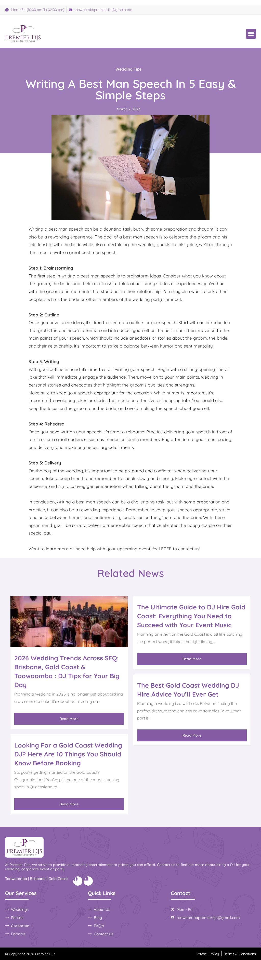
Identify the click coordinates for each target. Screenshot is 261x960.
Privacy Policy (208, 954)
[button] (251, 34)
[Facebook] (77, 881)
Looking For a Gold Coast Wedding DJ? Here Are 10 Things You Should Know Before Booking (68, 754)
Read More (69, 718)
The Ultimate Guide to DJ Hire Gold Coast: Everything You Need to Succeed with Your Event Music (191, 616)
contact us (188, 548)
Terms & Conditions (240, 954)
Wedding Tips (128, 69)
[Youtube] (88, 881)
